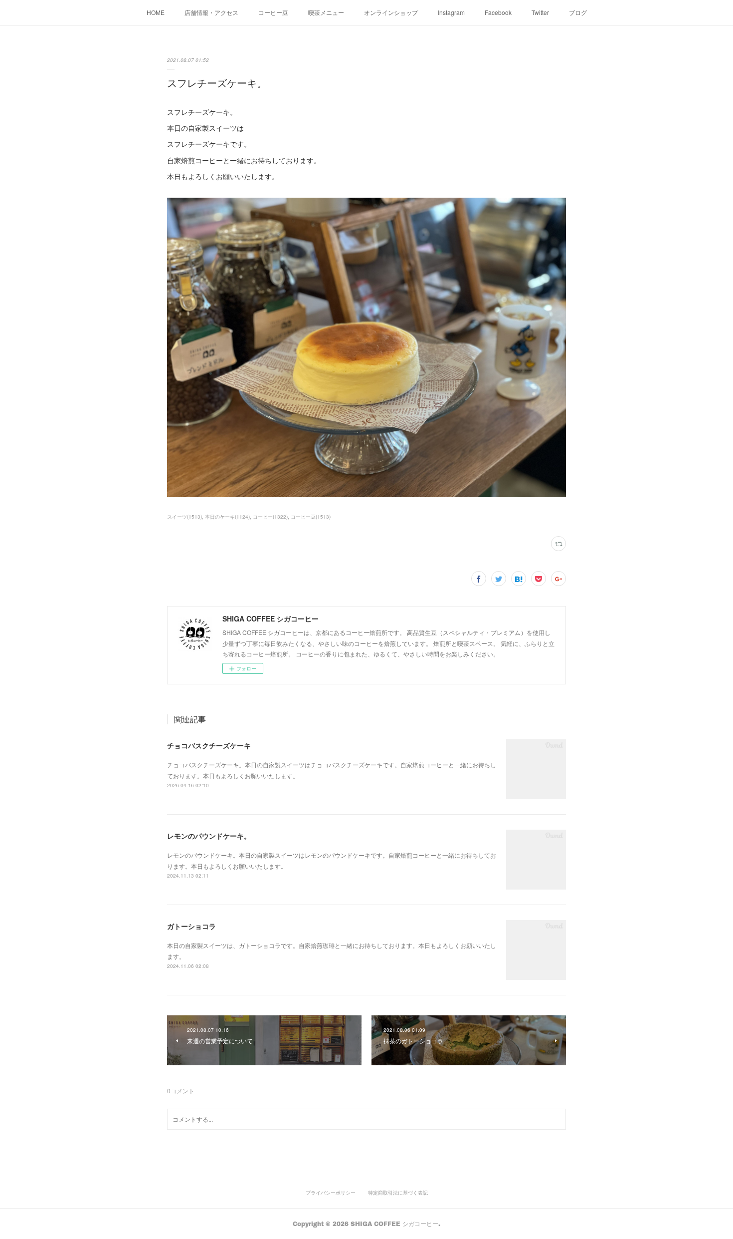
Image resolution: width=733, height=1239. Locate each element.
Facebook (498, 12)
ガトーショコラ (191, 926)
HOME (156, 12)
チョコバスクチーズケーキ (209, 745)
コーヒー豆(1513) (311, 516)
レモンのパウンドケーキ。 (209, 836)
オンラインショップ (391, 12)
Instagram (451, 12)
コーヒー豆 (273, 12)
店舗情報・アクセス (211, 12)
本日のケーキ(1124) (227, 516)
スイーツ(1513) (184, 516)
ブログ (578, 12)
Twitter (540, 12)
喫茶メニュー (326, 12)
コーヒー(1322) (270, 516)
